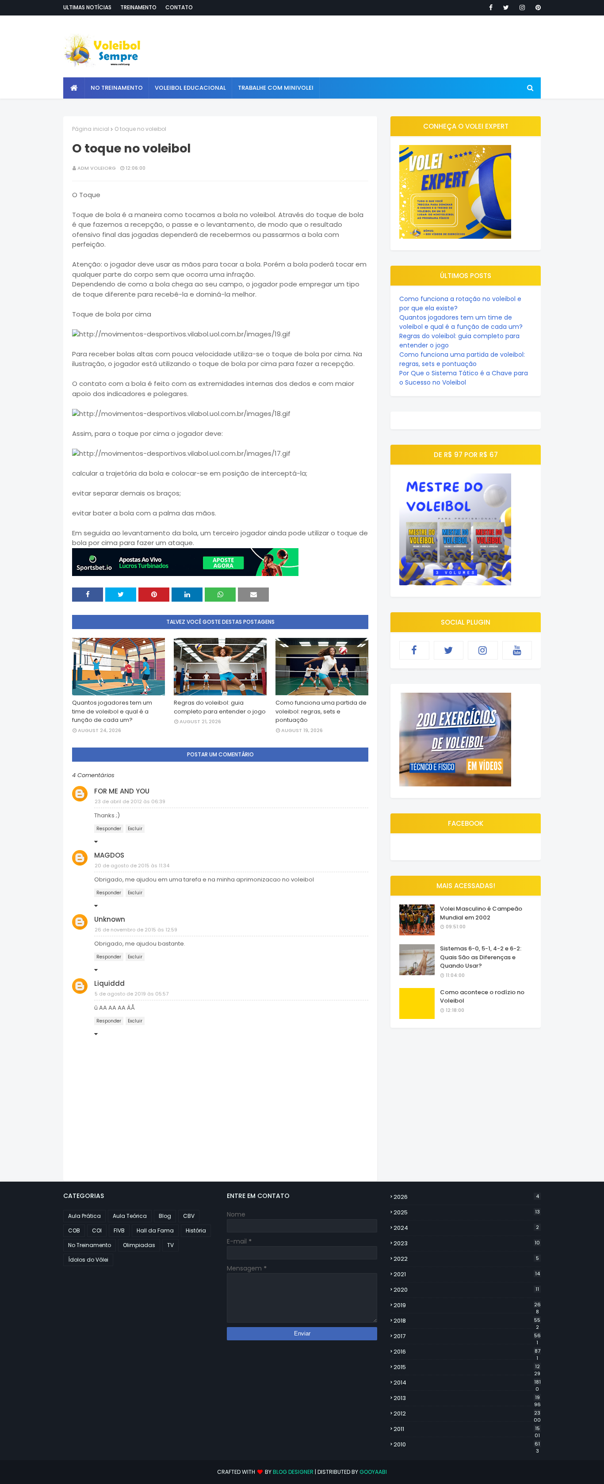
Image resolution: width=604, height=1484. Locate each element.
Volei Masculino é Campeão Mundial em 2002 (481, 913)
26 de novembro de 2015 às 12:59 (136, 929)
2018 (467, 1320)
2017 (467, 1336)
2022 (466, 1259)
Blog (165, 1216)
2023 (467, 1243)
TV (170, 1245)
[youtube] (517, 650)
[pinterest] (536, 7)
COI (97, 1230)
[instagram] (522, 7)
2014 (467, 1382)
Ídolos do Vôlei (88, 1259)
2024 (466, 1228)
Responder (108, 828)
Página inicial (90, 129)
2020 (466, 1290)
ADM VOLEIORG (96, 168)
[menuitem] (74, 88)
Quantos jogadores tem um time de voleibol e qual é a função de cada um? (112, 711)
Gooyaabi (373, 1472)
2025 (467, 1212)
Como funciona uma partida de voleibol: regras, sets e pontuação (321, 711)
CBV (189, 1216)
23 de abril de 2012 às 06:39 (130, 801)
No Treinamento (89, 1245)
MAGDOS (109, 855)
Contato (179, 7)
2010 (467, 1444)
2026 (466, 1197)
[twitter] (506, 7)
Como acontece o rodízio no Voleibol (482, 996)
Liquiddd (109, 983)
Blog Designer (293, 1472)
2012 (467, 1413)
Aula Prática (84, 1216)
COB (74, 1230)
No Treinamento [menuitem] (117, 88)
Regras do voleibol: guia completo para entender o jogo (220, 707)
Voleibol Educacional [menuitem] (190, 88)
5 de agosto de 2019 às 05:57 (131, 993)
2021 (467, 1274)
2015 (467, 1367)
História (196, 1230)
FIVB (119, 1230)
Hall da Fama (155, 1230)
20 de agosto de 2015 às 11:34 (132, 865)
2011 (467, 1429)
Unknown (109, 919)
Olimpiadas (139, 1245)
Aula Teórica (130, 1216)
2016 (467, 1351)
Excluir (135, 828)
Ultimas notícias (87, 7)
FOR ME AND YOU (121, 791)
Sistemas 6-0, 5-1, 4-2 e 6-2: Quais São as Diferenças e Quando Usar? (480, 957)
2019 (467, 1305)
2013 (467, 1398)
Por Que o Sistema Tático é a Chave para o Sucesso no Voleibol (463, 378)
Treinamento (138, 7)
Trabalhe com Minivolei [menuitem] (275, 88)
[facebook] (491, 7)
